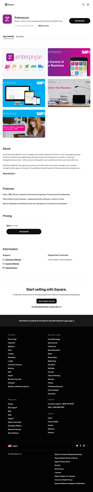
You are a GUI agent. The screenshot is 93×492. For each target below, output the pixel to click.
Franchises (51, 394)
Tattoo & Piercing (54, 375)
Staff (9, 372)
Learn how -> (69, 320)
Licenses (58, 472)
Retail (50, 354)
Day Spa (51, 372)
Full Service (52, 346)
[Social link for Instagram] (83, 446)
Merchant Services (14, 429)
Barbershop (52, 361)
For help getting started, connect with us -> (46, 307)
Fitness (50, 383)
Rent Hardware (13, 433)
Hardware (11, 383)
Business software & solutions (18, 386)
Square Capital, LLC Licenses (65, 476)
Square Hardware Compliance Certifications (70, 483)
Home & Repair (53, 390)
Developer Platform (15, 426)
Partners (51, 432)
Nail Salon (51, 368)
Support (11, 418)
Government (59, 469)
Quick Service (53, 343)
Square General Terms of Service (66, 458)
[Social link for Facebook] (80, 446)
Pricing (10, 404)
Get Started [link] (79, 21)
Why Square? (12, 407)
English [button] (15, 446)
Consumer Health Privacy (63, 480)
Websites (11, 346)
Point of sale (12, 339)
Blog (9, 411)
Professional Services (55, 386)
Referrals (51, 429)
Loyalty (10, 361)
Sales (10, 415)
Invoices (11, 354)
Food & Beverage (54, 339)
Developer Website (13, 259)
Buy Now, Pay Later (14, 379)
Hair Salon (51, 365)
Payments (11, 343)
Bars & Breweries (54, 350)
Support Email (11, 268)
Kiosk (10, 350)
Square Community (14, 422)
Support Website (12, 263)
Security (57, 465)
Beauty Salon (52, 357)
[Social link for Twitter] (76, 446)
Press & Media (53, 422)
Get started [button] (24, 231)
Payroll (10, 375)
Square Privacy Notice (62, 462)
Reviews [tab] (20, 36)
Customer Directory (15, 365)
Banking (11, 368)
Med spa (51, 379)
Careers (50, 425)
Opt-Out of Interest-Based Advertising (68, 454)
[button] (24, 62)
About (50, 418)
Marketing (11, 357)
